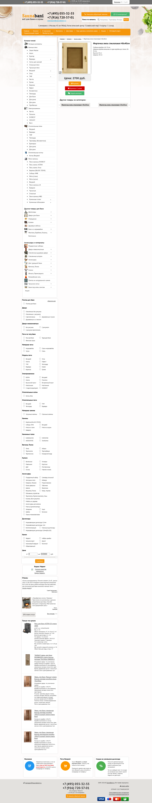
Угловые (44, 462)
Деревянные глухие (48, 317)
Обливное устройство (32, 493)
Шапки (28, 488)
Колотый (44, 544)
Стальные (32, 194)
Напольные (29, 385)
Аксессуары (32, 260)
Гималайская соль (34, 277)
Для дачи (32, 102)
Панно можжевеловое (33, 515)
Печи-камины (33, 159)
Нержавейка (30, 348)
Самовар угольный (48, 477)
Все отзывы (51, 614)
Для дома (32, 99)
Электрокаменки (34, 108)
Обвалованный (30, 546)
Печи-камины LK (35, 185)
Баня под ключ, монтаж (36, 287)
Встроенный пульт (48, 383)
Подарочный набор (32, 477)
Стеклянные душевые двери (38, 253)
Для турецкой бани (35, 263)
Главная (26, 31)
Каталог (36, 31)
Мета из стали (30, 427)
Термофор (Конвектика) (37, 141)
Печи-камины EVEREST (37, 162)
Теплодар (32, 94)
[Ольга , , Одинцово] (26, 608)
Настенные (45, 385)
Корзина (117, 2)
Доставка (69, 31)
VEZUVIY (32, 120)
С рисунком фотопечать (33, 330)
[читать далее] (26, 588)
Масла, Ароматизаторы (33, 507)
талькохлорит (30, 541)
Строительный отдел (31, 33)
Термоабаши (46, 451)
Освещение (32, 219)
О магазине (46, 31)
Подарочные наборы (35, 246)
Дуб (27, 467)
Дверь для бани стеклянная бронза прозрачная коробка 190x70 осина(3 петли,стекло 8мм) (44, 735)
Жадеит (28, 538)
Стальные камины (47, 414)
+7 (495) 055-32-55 (34, 2)
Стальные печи (34, 65)
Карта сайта (125, 786)
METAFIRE (45, 438)
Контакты (59, 31)
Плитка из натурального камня (39, 280)
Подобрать (39, 561)
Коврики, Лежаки (31, 483)
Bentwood (29, 462)
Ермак (31, 82)
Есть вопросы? (121, 14)
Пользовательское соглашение (119, 793)
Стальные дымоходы (48, 528)
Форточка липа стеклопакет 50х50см (113, 105)
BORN (28, 377)
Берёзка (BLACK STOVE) (37, 170)
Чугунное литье (33, 284)
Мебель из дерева (31, 501)
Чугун (27, 351)
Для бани (32, 97)
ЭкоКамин (45, 441)
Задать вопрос (76, 93)
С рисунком (45, 327)
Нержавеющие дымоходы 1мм (35, 525)
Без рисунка (29, 327)
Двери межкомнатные (36, 249)
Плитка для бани (31, 304)
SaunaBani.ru (111, 783)
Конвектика (33, 91)
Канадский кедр (47, 454)
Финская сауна (30, 341)
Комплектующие (31, 528)
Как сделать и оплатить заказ (87, 31)
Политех (32, 114)
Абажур (44, 480)
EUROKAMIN (30, 438)
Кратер (31, 56)
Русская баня (30, 338)
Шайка (28, 512)
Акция (27, 291)
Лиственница (46, 467)
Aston (31, 53)
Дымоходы (32, 212)
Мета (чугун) (33, 179)
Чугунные (32, 191)
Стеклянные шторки (35, 256)
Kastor (44, 367)
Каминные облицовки (37, 202)
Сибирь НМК (33, 173)
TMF (30, 76)
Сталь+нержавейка (48, 348)
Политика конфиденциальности (119, 794)
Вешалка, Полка (31, 491)
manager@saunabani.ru (56, 21)
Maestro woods (46, 470)
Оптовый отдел (114, 31)
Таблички (45, 485)
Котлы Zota (29, 396)
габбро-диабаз (46, 538)
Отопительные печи (35, 126)
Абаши (44, 449)
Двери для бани (34, 215)
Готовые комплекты (35, 44)
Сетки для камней (35, 62)
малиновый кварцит (32, 544)
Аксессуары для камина (33, 504)
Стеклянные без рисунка (33, 312)
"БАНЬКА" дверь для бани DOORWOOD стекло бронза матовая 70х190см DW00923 (44, 657)
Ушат (43, 509)
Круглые (44, 464)
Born (30, 123)
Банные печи (32, 47)
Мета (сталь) (33, 176)
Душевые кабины (34, 226)
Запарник (29, 509)
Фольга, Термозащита (35, 273)
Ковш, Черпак (46, 491)
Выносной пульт (31, 383)
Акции (103, 31)
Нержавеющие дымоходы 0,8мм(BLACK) (38, 530)
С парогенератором (32, 388)
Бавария (32, 188)
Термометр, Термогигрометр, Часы (36, 496)
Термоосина (29, 454)
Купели (30, 222)
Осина (28, 470)
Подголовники (46, 483)
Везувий (32, 71)
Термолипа (29, 451)
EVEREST (32, 117)
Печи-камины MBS (35, 196)
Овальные (29, 464)
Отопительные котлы (35, 153)
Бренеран (32, 144)
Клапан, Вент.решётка (33, 499)
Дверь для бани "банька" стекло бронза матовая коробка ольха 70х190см (45, 679)
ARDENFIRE (29, 441)
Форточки (45, 488)
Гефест (31, 88)
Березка (32, 85)
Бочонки (44, 512)
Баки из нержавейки (35, 229)
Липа (27, 449)
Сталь (43, 351)
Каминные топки (35, 199)
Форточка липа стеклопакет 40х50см (75, 105)
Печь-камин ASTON (36, 165)
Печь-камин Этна (35, 168)
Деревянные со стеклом (33, 320)
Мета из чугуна (46, 427)
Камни (30, 270)
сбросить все (52, 301)
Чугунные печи (34, 68)
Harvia (31, 79)
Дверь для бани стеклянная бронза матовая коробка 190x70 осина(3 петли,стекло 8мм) (44, 714)
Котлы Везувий (34, 156)
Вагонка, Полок (33, 267)
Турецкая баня (46, 338)
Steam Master (33, 50)
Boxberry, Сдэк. (48, 33)
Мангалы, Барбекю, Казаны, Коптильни (37, 234)
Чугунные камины (31, 414)
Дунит (44, 541)
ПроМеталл (33, 105)
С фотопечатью (30, 317)
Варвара (32, 59)
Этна (30, 73)
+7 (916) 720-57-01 (56, 2)
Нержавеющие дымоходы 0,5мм (36, 522)
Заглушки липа (30, 480)
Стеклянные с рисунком (33, 314)
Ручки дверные (30, 485)
